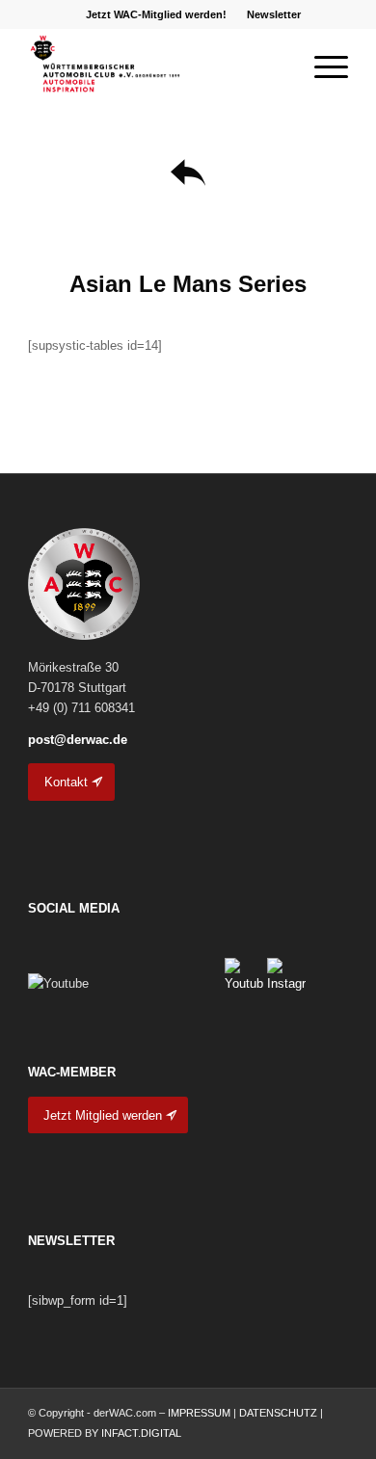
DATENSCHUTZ (278, 1413)
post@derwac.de (77, 739)
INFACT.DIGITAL (141, 1433)
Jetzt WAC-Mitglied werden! (156, 14)
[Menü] (321, 66)
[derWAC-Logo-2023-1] (155, 66)
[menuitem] (156, 14)
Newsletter (274, 14)
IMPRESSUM (199, 1413)
